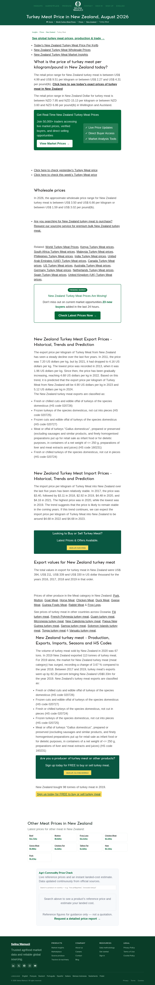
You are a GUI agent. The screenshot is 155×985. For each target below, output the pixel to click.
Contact (88, 6)
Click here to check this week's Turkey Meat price (65, 174)
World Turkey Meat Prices (66, 22)
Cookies (141, 980)
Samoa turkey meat (73, 625)
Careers (78, 952)
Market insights (57, 948)
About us (79, 948)
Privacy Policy (129, 948)
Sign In (99, 6)
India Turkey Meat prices (90, 256)
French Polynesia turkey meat (70, 616)
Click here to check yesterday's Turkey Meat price (65, 170)
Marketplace (52, 6)
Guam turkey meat (102, 616)
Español (60, 976)
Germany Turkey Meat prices (52, 270)
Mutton (38, 600)
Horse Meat (67, 600)
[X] (19, 965)
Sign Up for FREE (77, 548)
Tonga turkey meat (54, 630)
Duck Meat (102, 600)
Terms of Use (129, 952)
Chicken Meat (85, 600)
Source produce (57, 956)
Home (50, 22)
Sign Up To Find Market (77, 773)
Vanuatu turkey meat (82, 630)
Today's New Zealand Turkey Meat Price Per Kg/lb (66, 45)
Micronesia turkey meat (49, 621)
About (77, 6)
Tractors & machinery (60, 960)
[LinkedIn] (13, 965)
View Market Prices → (55, 143)
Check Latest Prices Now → (77, 315)
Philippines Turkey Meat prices (53, 256)
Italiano (68, 976)
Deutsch (41, 976)
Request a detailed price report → (77, 918)
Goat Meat (51, 600)
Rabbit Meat (76, 604)
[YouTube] (35, 965)
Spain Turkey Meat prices (50, 274)
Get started (104, 952)
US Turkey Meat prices (58, 265)
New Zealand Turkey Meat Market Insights (61, 54)
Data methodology (107, 948)
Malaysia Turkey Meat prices (95, 251)
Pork (116, 595)
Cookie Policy (129, 956)
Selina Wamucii (20, 944)
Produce (67, 6)
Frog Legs (94, 604)
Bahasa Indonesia (80, 976)
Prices (81, 22)
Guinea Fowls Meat (54, 604)
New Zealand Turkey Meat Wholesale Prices (62, 49)
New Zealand (91, 22)
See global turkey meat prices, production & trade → (68, 38)
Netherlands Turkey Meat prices (93, 270)
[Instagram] (29, 965)
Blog (77, 960)
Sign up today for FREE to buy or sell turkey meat (69, 794)
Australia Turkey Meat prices (92, 265)
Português (51, 976)
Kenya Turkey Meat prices (97, 247)
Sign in (102, 956)
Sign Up (109, 6)
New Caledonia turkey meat (83, 621)
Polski (102, 976)
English (120, 6)
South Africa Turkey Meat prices (54, 251)
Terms (133, 980)
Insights (38, 6)
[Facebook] (24, 965)
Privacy (125, 980)
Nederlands (93, 976)
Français (33, 976)
